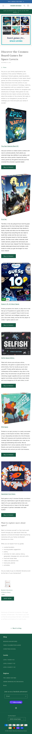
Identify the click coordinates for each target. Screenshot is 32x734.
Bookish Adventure (13, 730)
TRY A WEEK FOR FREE (9, 678)
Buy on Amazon (8, 167)
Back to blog (17, 628)
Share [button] (4, 67)
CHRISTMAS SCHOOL (9, 649)
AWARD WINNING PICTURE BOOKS (13, 681)
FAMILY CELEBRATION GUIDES (12, 645)
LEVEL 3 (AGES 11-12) (9, 667)
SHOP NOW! (8, 598)
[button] (3, 5)
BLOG (5, 685)
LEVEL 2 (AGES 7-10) (9, 663)
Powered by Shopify (22, 730)
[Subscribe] (25, 696)
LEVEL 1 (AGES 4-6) (8, 659)
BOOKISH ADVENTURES (10, 641)
